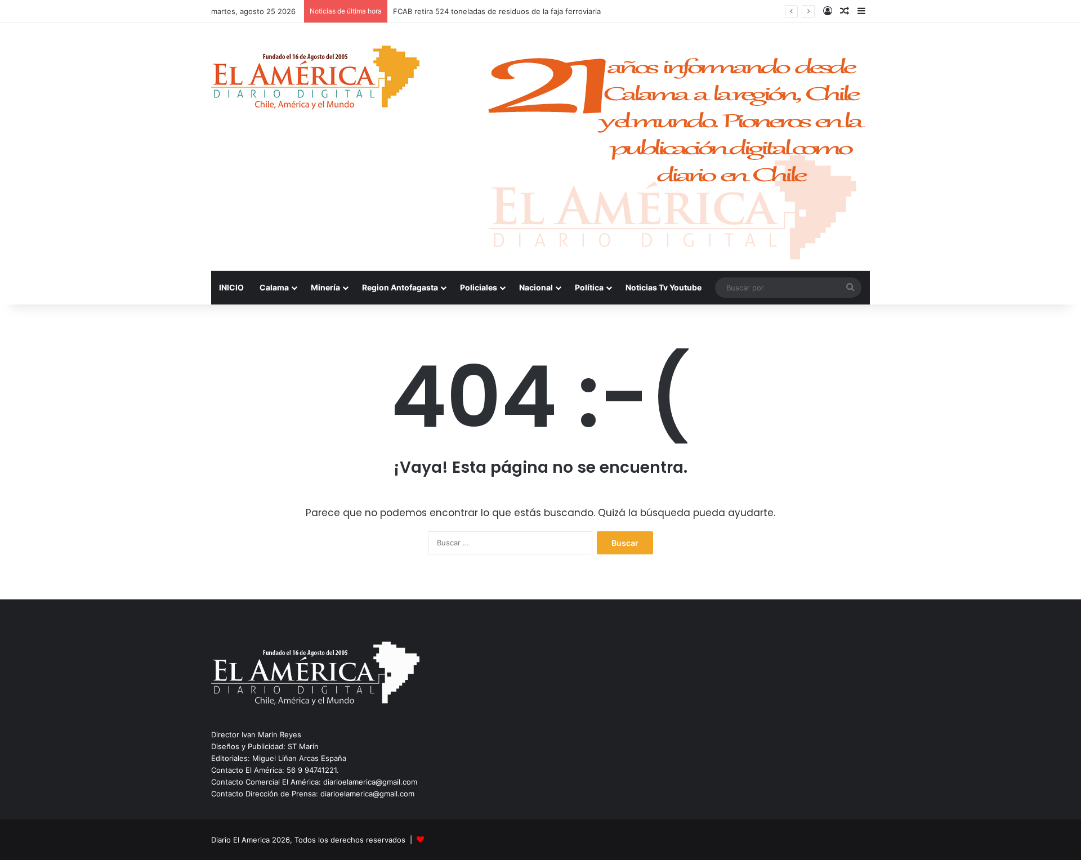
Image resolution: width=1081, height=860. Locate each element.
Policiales (478, 287)
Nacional (536, 287)
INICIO (231, 287)
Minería (325, 287)
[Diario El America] (315, 81)
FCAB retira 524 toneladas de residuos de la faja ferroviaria (497, 11)
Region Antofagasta (400, 287)
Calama (274, 287)
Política (589, 287)
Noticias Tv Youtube (664, 287)
